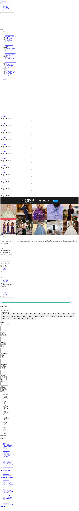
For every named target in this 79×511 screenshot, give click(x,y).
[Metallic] (2, 349)
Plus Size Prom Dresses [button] (5, 470)
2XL (34, 318)
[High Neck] (4, 372)
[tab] (39, 440)
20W (37, 316)
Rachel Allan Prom (6, 455)
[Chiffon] (3, 360)
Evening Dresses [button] (3, 486)
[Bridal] (5, 326)
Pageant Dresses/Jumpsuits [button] (6, 495)
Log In (4, 10)
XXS (5, 318)
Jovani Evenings (6, 489)
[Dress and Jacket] (4, 334)
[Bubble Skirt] (4, 337)
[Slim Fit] (3, 379)
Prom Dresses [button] (3, 440)
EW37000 (3, 116)
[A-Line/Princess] (3, 376)
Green (5, 400)
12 (40, 313)
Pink (5, 414)
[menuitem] (41, 6)
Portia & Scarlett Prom (7, 453)
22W (43, 316)
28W (60, 316)
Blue (5, 407)
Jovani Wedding (6, 508)
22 (64, 313)
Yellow (5, 396)
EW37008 (3, 165)
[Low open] (4, 346)
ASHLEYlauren (6, 444)
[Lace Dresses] (4, 335)
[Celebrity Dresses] (4, 339)
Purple (5, 409)
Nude (5, 425)
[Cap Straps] (4, 387)
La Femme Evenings (7, 490)
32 (14, 316)
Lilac (5, 411)
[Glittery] (2, 348)
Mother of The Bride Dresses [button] (6, 477)
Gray (5, 430)
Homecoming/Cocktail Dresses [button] (6, 459)
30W (66, 316)
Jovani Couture (6, 500)
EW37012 (3, 193)
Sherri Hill (5, 452)
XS (10, 318)
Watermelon (6, 418)
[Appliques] (3, 354)
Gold (5, 427)
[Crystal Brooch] (3, 357)
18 (55, 313)
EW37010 (3, 179)
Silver (5, 432)
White (5, 433)
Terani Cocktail (6, 468)
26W (55, 316)
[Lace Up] (4, 345)
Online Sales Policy (7, 274)
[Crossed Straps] (4, 344)
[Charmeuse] (3, 359)
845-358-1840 (3, 1)
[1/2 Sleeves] (4, 381)
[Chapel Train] (3, 367)
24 (69, 313)
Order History (5, 280)
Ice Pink (5, 413)
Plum (5, 419)
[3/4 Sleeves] (4, 382)
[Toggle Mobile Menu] (0, 289)
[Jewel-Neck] (4, 374)
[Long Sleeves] (4, 383)
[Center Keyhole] (4, 340)
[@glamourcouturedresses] (22, 201)
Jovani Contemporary (7, 498)
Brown (5, 428)
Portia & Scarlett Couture (8, 499)
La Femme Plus (6, 474)
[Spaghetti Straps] (4, 389)
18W (31, 316)
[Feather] (3, 362)
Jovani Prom (5, 449)
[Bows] (3, 356)
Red (5, 421)
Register (4, 9)
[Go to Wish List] (2, 3)
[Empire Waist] (3, 377)
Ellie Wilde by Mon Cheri (8, 446)
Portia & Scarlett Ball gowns (8, 454)
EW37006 (3, 158)
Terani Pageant (6, 503)
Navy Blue (6, 408)
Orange (5, 422)
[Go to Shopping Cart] (0, 3)
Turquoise (6, 403)
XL (28, 318)
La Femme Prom (6, 451)
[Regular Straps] (4, 388)
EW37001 (3, 123)
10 (35, 313)
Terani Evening (6, 492)
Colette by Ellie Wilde (7, 445)
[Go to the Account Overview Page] (0, 4)
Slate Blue (6, 406)
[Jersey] (3, 363)
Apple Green (6, 398)
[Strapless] (4, 390)
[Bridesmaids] (5, 328)
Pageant (4, 292)
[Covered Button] (4, 343)
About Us (5, 273)
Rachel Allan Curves (7, 475)
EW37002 (3, 130)
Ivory (5, 424)
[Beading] (3, 355)
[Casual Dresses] (5, 329)
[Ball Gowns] (4, 332)
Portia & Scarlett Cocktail (8, 464)
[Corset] (4, 341)
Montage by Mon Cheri (7, 482)
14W (19, 316)
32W (72, 316)
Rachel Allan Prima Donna (8, 467)
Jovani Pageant (6, 501)
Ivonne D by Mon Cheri (7, 481)
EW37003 (3, 137)
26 (74, 313)
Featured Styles (6, 111)
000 (5, 313)
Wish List (5, 6)
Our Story (5, 294)
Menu (2, 29)
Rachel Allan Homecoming (8, 465)
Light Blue (6, 405)
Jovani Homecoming (7, 462)
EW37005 (3, 151)
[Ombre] (2, 352)
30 (9, 316)
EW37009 (3, 172)
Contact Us (5, 268)
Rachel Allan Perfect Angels (8, 504)
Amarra (4, 443)
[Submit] (14, 13)
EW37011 (2, 186)
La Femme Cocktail (7, 463)
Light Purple (6, 412)
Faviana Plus (5, 472)
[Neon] (2, 351)
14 (45, 313)
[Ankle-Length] (3, 365)
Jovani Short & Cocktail (7, 461)
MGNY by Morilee (6, 483)
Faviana (4, 447)
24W (49, 316)
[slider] (71, 302)
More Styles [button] (2, 506)
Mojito (5, 397)
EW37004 (3, 144)
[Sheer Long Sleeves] (4, 384)
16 (50, 313)
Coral (5, 423)
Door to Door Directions (5, 2)
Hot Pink (6, 416)
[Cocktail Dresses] (5, 330)
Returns (4, 269)
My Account (5, 7)
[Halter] (4, 371)
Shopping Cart (6, 8)
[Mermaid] (3, 378)
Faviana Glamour (6, 448)
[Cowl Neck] (4, 370)
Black (5, 429)
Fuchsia (5, 417)
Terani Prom (5, 456)
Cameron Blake (6, 480)
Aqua (5, 402)
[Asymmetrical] (3, 366)
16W (25, 316)
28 (4, 316)
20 (60, 313)
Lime (5, 401)
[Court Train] (3, 368)
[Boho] (4, 333)
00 (10, 313)
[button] (4, 31)
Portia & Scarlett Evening (8, 491)
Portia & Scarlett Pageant (8, 497)
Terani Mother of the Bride (8, 484)
